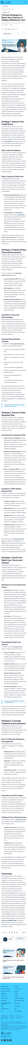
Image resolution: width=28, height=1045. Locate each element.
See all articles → (20, 938)
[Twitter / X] (5, 1040)
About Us (17, 991)
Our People (17, 1006)
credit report (20, 214)
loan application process (17, 343)
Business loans (10, 9)
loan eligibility (8, 141)
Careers (16, 993)
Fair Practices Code (19, 1000)
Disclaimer (24, 932)
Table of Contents (7, 33)
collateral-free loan (20, 819)
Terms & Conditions (19, 998)
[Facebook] (8, 1040)
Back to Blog (5, 6)
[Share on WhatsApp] (14, 29)
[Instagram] (11, 1040)
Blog (6, 9)
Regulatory (17, 1003)
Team (2, 1006)
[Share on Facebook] (11, 29)
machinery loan (18, 646)
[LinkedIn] (2, 1040)
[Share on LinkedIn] (8, 29)
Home (3, 9)
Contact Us (4, 995)
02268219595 (3, 1037)
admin (11, 24)
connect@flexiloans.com (5, 1035)
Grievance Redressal (4, 1018)
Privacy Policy (4, 998)
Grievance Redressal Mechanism (6, 1004)
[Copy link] (16, 29)
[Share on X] (6, 29)
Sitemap (16, 995)
